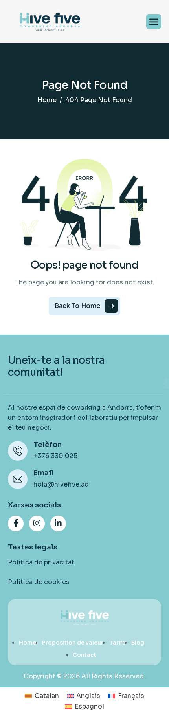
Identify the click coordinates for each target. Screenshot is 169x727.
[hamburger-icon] (153, 21)
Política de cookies (39, 582)
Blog (137, 642)
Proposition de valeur (72, 642)
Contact (84, 654)
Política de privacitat (41, 562)
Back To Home (78, 306)
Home (27, 642)
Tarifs (117, 642)
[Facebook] (16, 523)
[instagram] (37, 523)
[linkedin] (58, 523)
